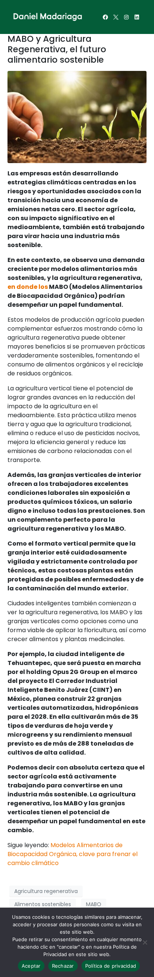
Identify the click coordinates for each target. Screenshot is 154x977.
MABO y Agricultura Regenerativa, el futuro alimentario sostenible (56, 49)
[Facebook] (105, 17)
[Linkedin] (137, 17)
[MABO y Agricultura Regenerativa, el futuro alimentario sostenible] (77, 116)
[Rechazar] (144, 942)
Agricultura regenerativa (46, 891)
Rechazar (63, 966)
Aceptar (31, 966)
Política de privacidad (110, 966)
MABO (93, 904)
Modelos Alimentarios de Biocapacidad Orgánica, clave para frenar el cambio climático (72, 854)
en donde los (27, 287)
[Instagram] (126, 17)
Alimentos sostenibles (42, 904)
